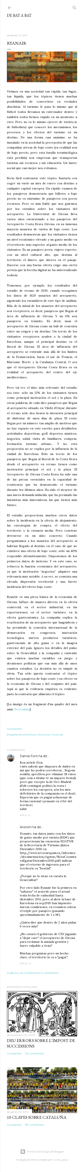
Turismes (57, 734)
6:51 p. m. (25, 815)
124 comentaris (34, 1053)
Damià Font (29, 756)
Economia (44, 734)
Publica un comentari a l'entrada (33, 973)
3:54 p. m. (26, 963)
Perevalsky (22, 709)
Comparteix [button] (14, 728)
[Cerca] (74, 7)
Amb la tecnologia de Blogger (45, 1151)
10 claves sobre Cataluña (37, 1117)
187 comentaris (34, 1124)
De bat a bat (19, 15)
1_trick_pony (60, 1159)
